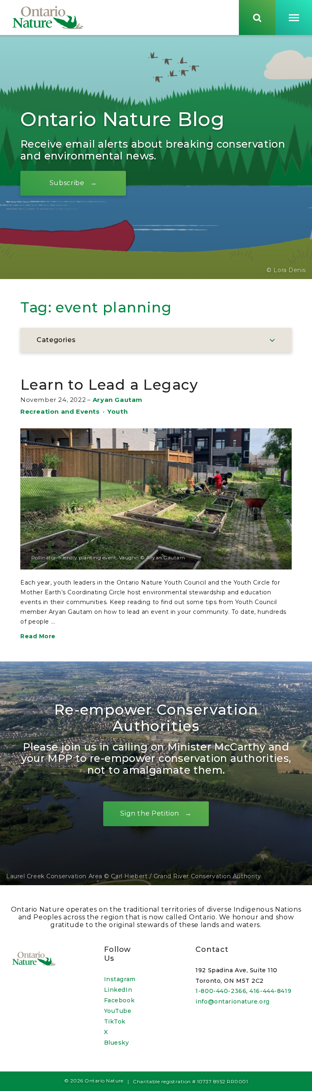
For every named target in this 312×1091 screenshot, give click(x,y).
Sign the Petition (149, 813)
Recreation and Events (60, 411)
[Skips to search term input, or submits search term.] (257, 17)
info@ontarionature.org (232, 1001)
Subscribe (67, 183)
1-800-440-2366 (220, 991)
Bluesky (116, 1042)
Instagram (120, 979)
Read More (38, 636)
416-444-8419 (270, 991)
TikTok (115, 1021)
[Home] (47, 17)
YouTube (118, 1011)
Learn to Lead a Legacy (109, 384)
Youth (117, 411)
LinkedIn (118, 989)
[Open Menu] (293, 17)
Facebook (119, 1000)
